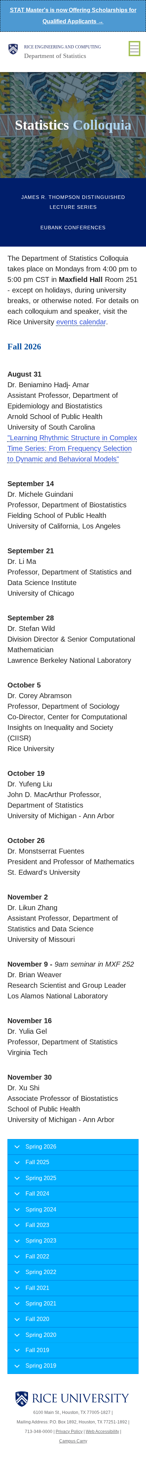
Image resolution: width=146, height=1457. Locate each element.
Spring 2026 (41, 1147)
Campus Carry (73, 1441)
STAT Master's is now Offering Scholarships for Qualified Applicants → (73, 15)
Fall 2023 (37, 1225)
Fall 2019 (37, 1350)
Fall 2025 (37, 1162)
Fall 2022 (37, 1257)
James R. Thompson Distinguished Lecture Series (73, 202)
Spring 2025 (41, 1178)
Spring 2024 (41, 1210)
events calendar (81, 322)
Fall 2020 (37, 1319)
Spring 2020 (41, 1335)
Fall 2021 (37, 1288)
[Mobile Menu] (134, 48)
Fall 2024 (37, 1194)
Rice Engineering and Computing (62, 47)
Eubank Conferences (73, 227)
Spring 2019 (41, 1366)
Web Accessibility (102, 1431)
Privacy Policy (69, 1431)
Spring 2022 (41, 1272)
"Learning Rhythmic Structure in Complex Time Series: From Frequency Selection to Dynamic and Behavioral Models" (72, 448)
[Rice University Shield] (13, 51)
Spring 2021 (41, 1303)
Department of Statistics (55, 55)
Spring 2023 (41, 1241)
